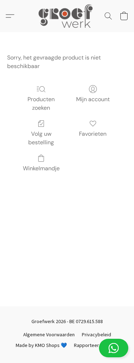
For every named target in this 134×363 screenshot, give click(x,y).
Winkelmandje (41, 168)
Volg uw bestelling (41, 138)
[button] (67, 348)
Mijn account (93, 99)
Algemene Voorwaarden (49, 334)
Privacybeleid (96, 334)
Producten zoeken (41, 103)
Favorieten (92, 134)
